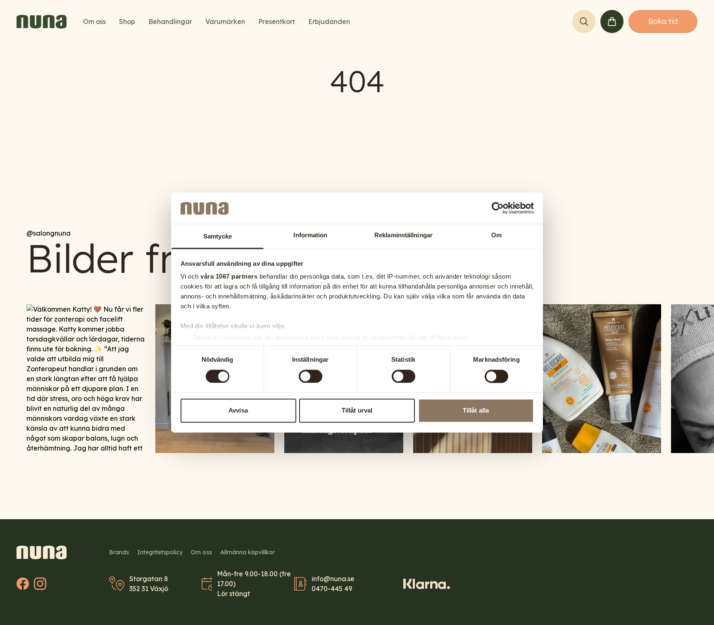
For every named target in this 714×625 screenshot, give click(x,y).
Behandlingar (170, 21)
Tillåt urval (357, 410)
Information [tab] (310, 235)
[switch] (310, 376)
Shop (127, 21)
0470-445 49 (332, 588)
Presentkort (276, 21)
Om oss (94, 21)
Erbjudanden (329, 21)
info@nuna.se (333, 579)
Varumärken (225, 21)
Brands (119, 552)
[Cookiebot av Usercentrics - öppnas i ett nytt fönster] (498, 208)
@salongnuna (48, 233)
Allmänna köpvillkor (247, 552)
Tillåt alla (476, 410)
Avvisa (238, 410)
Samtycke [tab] (217, 236)
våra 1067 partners (228, 276)
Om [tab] (496, 235)
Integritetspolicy (160, 552)
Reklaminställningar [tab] (403, 235)
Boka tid (663, 21)
